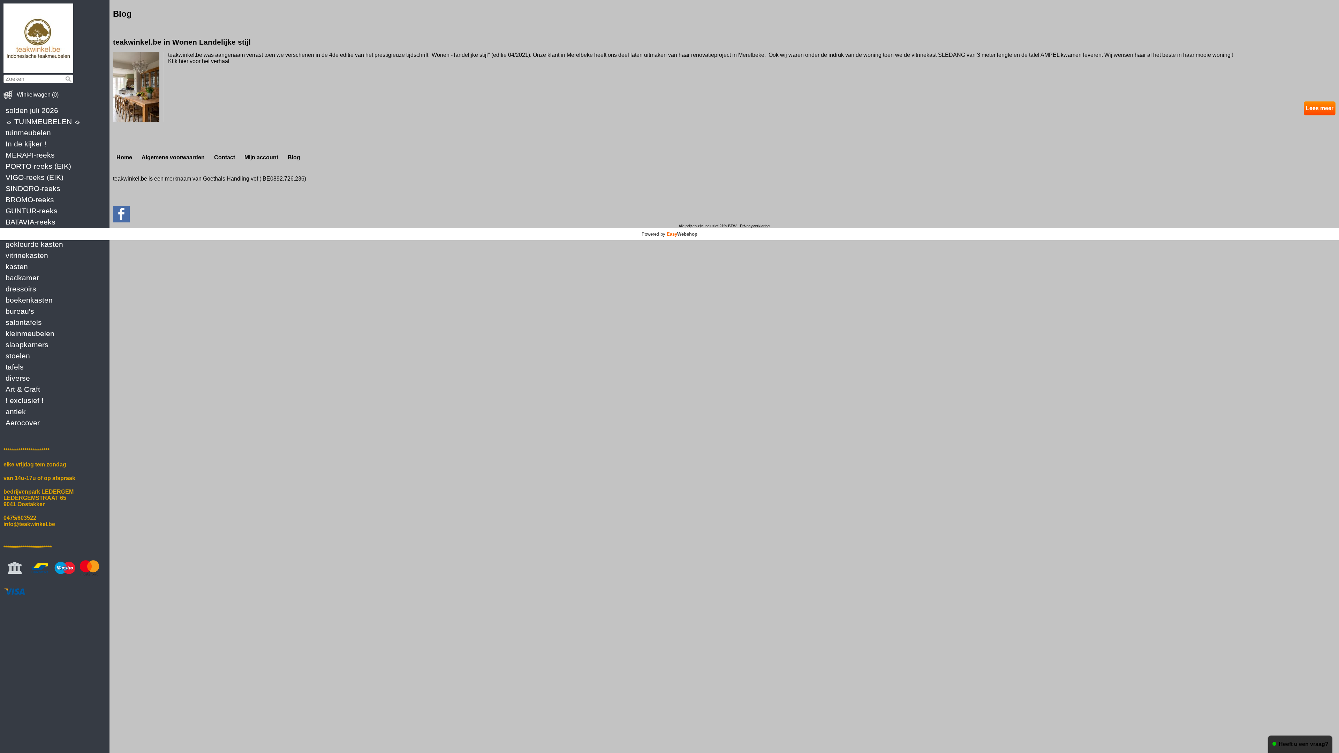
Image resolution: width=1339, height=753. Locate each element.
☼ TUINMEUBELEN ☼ (43, 121)
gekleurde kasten (34, 244)
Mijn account (261, 157)
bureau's (20, 311)
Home (124, 157)
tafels (15, 367)
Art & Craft (23, 389)
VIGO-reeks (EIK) (34, 177)
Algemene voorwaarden (173, 157)
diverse (18, 378)
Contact (224, 157)
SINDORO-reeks (33, 188)
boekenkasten (29, 300)
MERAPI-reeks (30, 155)
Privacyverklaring (755, 226)
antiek (16, 412)
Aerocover (23, 423)
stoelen (18, 356)
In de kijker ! (26, 144)
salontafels (24, 322)
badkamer (22, 278)
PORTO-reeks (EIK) (38, 166)
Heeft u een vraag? (1304, 744)
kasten (17, 267)
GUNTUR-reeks (32, 211)
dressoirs (21, 289)
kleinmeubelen (30, 333)
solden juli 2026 (32, 110)
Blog (294, 157)
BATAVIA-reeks (30, 222)
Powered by (669, 234)
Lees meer (1319, 108)
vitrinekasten (27, 255)
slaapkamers (27, 345)
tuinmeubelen (28, 133)
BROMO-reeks (30, 200)
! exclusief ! (25, 400)
